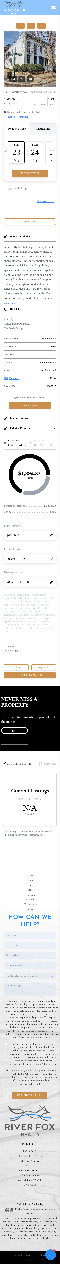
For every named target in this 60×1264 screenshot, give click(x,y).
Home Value (30, 900)
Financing (30, 895)
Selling (30, 890)
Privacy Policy (30, 1077)
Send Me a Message (30, 1095)
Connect (30, 909)
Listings (30, 880)
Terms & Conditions (48, 1077)
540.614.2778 (30, 1185)
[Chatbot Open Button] (50, 1254)
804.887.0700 (30, 1166)
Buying (30, 885)
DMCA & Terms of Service (36, 1260)
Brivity (27, 1255)
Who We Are (30, 904)
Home (30, 875)
